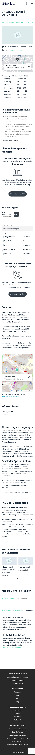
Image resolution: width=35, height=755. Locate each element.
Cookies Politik (17, 683)
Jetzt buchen (17, 661)
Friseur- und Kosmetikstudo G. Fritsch (8, 570)
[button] (17, 370)
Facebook (17, 710)
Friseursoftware (17, 741)
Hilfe (17, 695)
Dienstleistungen (8, 598)
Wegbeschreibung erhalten (11, 396)
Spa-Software (17, 732)
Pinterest (17, 720)
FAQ (17, 698)
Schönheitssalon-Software (17, 738)
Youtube (17, 717)
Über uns (17, 692)
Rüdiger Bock (24, 567)
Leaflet (14, 391)
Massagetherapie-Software (17, 744)
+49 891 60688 (16, 50)
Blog (17, 702)
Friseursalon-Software (17, 729)
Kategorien (22, 598)
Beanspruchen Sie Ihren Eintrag (15, 647)
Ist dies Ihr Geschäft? (11, 140)
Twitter (17, 714)
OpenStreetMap (22, 391)
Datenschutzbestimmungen (17, 677)
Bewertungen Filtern (7, 225)
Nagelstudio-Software (17, 735)
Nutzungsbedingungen (17, 680)
